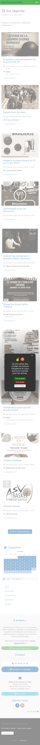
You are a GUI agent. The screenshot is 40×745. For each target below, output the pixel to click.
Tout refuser (20, 382)
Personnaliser (20, 386)
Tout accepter (20, 378)
